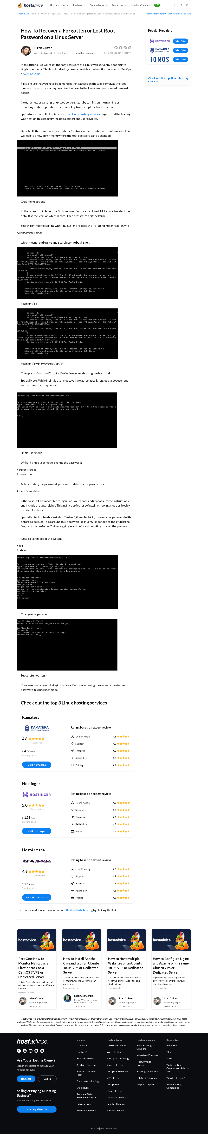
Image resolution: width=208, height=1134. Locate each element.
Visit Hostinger (37, 831)
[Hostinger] (36, 794)
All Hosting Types (117, 1045)
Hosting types (57, 5)
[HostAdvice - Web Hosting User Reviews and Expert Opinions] (30, 5)
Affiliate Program (86, 1064)
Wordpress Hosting (118, 1058)
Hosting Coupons (145, 5)
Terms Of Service (86, 1110)
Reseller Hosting (116, 1103)
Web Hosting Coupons (144, 1047)
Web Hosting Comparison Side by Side (177, 1068)
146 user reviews (36, 743)
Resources (117, 5)
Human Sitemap (85, 1058)
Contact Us (83, 1051)
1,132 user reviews (36, 875)
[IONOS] (160, 59)
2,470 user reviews (36, 809)
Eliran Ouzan (43, 48)
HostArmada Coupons (143, 1063)
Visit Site (181, 41)
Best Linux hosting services (82, 114)
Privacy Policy (85, 1103)
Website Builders (116, 1110)
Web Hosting (114, 1051)
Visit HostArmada (37, 897)
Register (26, 1078)
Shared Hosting (115, 1064)
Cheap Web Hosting (118, 1071)
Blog (169, 1051)
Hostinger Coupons (147, 1071)
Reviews (77, 5)
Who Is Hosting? (175, 1077)
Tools (169, 1058)
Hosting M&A (34, 1109)
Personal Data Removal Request (86, 1096)
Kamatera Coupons (147, 1055)
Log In (47, 1078)
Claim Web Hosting (88, 1081)
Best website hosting (79, 910)
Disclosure (83, 1087)
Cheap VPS (113, 1084)
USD (184, 5)
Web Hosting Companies (174, 1086)
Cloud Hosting (115, 1090)
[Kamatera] (36, 728)
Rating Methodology (156, 13)
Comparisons (97, 5)
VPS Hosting (114, 1077)
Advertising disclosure (179, 13)
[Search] (175, 5)
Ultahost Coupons (146, 1077)
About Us (82, 1045)
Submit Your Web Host (86, 1073)
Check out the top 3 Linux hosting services (168, 80)
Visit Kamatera (37, 764)
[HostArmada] (36, 861)
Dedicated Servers (117, 1097)
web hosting (32, 74)
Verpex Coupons (145, 1084)
